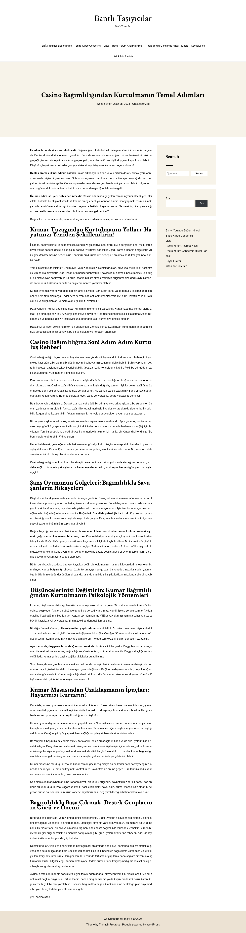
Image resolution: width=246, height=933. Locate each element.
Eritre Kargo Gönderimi (88, 45)
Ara (168, 198)
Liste (106, 45)
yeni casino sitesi (40, 897)
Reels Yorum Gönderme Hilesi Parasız (167, 45)
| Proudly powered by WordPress (140, 924)
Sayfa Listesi (198, 45)
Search (172, 156)
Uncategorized (141, 103)
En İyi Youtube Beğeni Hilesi (57, 45)
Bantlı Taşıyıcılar (123, 20)
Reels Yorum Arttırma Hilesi (127, 45)
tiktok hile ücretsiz (123, 56)
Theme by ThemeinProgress (103, 924)
